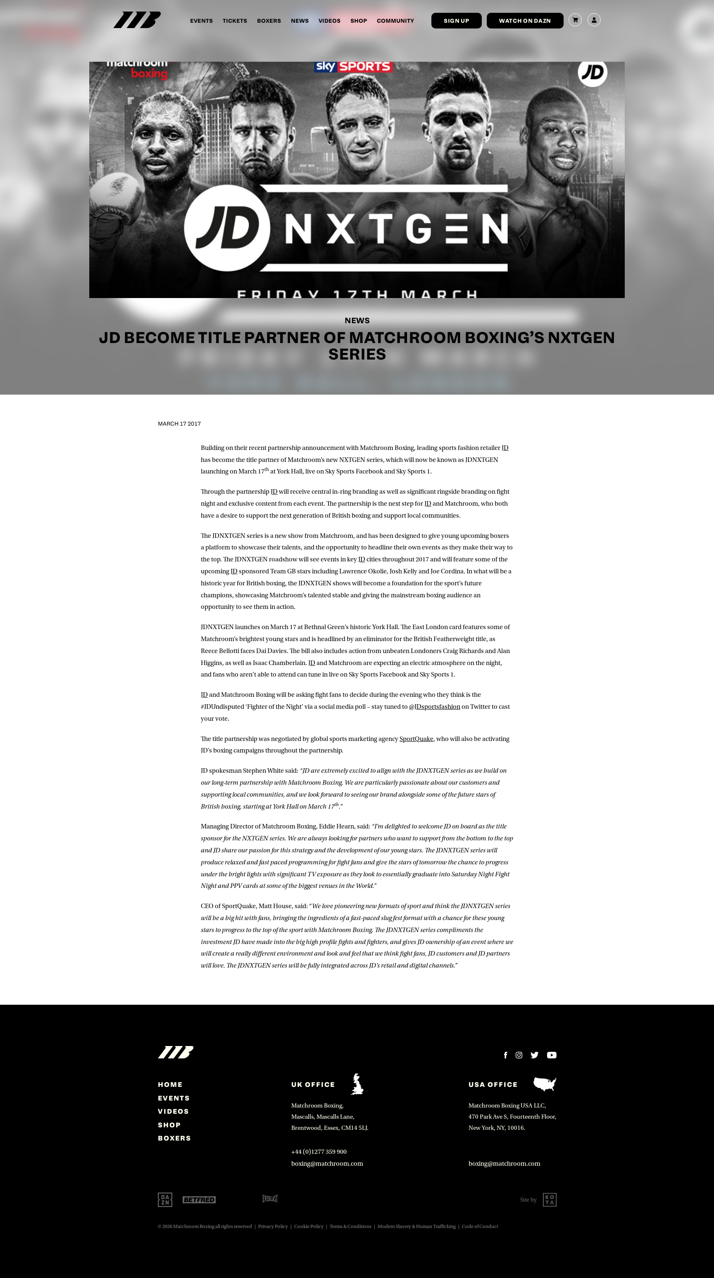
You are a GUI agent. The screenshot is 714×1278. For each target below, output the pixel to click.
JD (505, 448)
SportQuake (416, 739)
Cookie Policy (309, 1226)
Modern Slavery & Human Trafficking (417, 1226)
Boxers (269, 20)
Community (395, 20)
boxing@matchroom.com (327, 1163)
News (300, 20)
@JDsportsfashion (434, 706)
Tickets (235, 20)
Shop (358, 20)
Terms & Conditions (350, 1226)
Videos (329, 20)
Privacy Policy (273, 1226)
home (170, 1084)
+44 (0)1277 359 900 (319, 1151)
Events (201, 20)
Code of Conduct (480, 1226)
